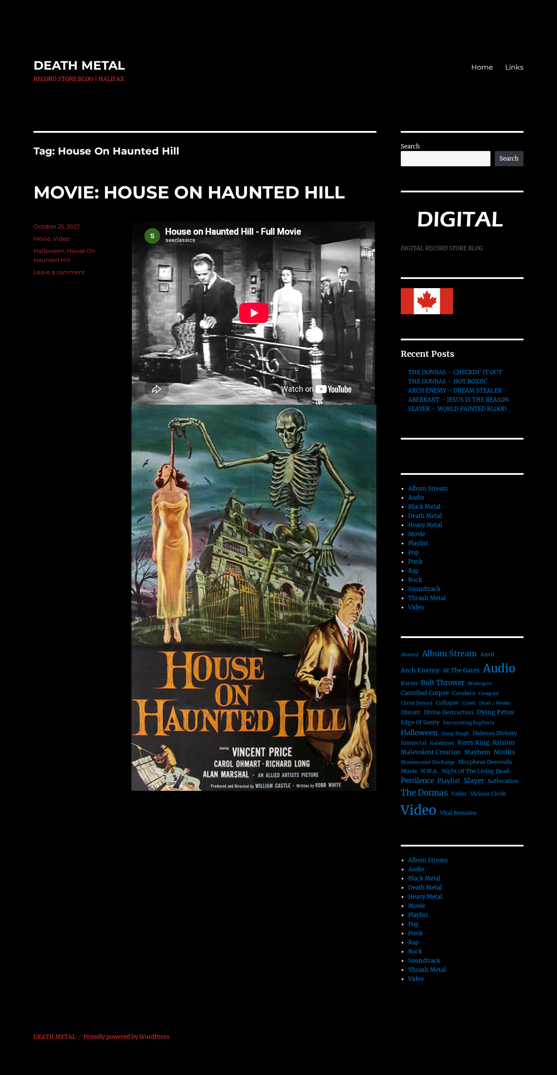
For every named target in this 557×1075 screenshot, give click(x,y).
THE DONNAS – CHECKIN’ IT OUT (455, 372)
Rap (413, 570)
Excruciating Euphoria (468, 723)
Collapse (447, 702)
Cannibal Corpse (425, 693)
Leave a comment (59, 272)
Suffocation (503, 781)
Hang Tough (455, 733)
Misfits (504, 752)
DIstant (410, 712)
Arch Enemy (420, 670)
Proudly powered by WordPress (127, 1037)
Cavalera (463, 693)
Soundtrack (424, 589)
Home (482, 67)
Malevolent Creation (431, 752)
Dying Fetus (495, 712)
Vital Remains (458, 813)
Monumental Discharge (428, 762)
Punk (415, 561)
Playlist (418, 543)
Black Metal (424, 507)
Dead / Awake (494, 703)
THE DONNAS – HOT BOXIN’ (448, 381)
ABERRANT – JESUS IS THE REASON (458, 399)
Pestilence (417, 780)
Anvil (487, 654)
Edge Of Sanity (420, 722)
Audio (416, 497)
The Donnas (424, 793)
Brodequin (480, 683)
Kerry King (473, 742)
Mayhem (477, 752)
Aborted (410, 655)
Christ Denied (417, 703)
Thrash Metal (427, 598)
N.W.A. (429, 771)
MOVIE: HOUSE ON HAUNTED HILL (189, 192)
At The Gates (461, 670)
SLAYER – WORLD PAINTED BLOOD (457, 409)
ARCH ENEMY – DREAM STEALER (455, 390)
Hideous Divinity (495, 733)
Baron (409, 683)
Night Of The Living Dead (475, 771)
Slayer (474, 780)
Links (514, 67)
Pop (413, 552)
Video (61, 238)
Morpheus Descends (485, 762)
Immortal (413, 742)
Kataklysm (442, 743)
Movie (42, 238)
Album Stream (428, 488)
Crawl (469, 703)
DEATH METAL (79, 65)
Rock (415, 580)
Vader (459, 793)
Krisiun (504, 742)
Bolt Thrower (442, 683)
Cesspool (489, 693)
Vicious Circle (488, 793)
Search (410, 146)
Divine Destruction (448, 712)
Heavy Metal (425, 525)
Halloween (49, 250)
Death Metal (425, 516)
